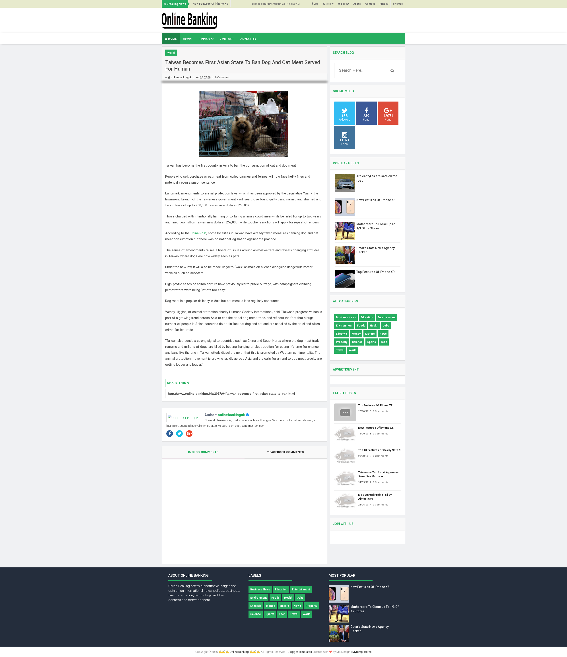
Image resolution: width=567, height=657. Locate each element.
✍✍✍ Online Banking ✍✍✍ (239, 651)
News (383, 333)
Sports (371, 342)
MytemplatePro (362, 651)
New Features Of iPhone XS (210, 3)
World (171, 52)
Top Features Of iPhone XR (375, 272)
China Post (198, 233)
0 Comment (222, 77)
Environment (344, 325)
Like (315, 3)
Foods (361, 325)
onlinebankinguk (231, 415)
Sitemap (398, 3)
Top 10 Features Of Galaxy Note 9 (379, 450)
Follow (329, 3)
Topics (205, 38)
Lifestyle (341, 333)
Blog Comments (204, 452)
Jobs (386, 325)
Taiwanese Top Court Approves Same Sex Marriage (378, 474)
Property (341, 342)
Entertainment (387, 317)
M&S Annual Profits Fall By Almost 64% (375, 496)
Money (356, 333)
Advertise (248, 38)
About (357, 3)
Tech (384, 342)
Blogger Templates (300, 651)
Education (367, 317)
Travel (340, 350)
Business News (346, 317)
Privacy (383, 3)
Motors (370, 333)
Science (357, 342)
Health (374, 325)
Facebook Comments (287, 452)
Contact (370, 3)
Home (172, 38)
